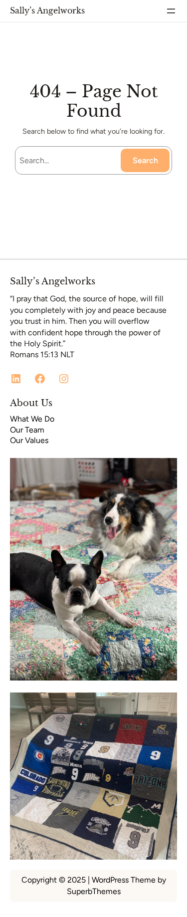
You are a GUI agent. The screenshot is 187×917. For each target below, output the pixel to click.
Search (145, 160)
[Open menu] (171, 11)
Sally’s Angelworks (47, 10)
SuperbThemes (94, 891)
